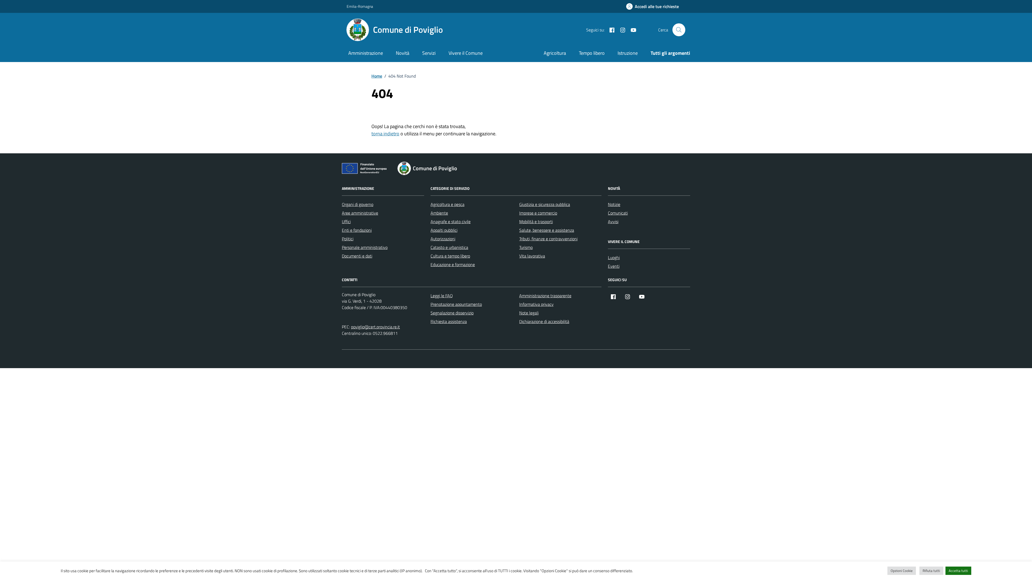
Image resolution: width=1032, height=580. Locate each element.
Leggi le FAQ (442, 295)
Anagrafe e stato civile (451, 221)
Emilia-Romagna (360, 6)
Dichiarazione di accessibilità (544, 321)
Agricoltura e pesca (447, 204)
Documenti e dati (357, 256)
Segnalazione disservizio (452, 313)
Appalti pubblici (444, 230)
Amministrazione (365, 53)
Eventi (613, 266)
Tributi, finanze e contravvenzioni (548, 238)
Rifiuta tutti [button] (931, 570)
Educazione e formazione (453, 264)
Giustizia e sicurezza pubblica (544, 204)
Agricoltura (555, 53)
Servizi (429, 53)
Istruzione (628, 53)
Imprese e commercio (538, 213)
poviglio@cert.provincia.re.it (375, 327)
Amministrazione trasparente (545, 295)
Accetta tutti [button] (958, 570)
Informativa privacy (536, 304)
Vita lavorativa (532, 256)
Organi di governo (357, 204)
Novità (402, 53)
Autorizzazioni (443, 238)
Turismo (526, 247)
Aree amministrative (360, 213)
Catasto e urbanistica (449, 247)
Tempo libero (592, 53)
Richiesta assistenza (449, 321)
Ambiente (439, 213)
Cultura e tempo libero (450, 256)
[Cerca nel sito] (678, 29)
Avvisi (613, 221)
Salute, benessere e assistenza (546, 230)
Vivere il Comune (466, 53)
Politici (347, 238)
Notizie (614, 204)
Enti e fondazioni (357, 230)
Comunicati (618, 213)
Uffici (346, 221)
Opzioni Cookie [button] (902, 570)
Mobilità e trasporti (536, 221)
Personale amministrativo (365, 247)
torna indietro (385, 133)
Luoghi (614, 257)
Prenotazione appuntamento (456, 304)
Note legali (529, 313)
